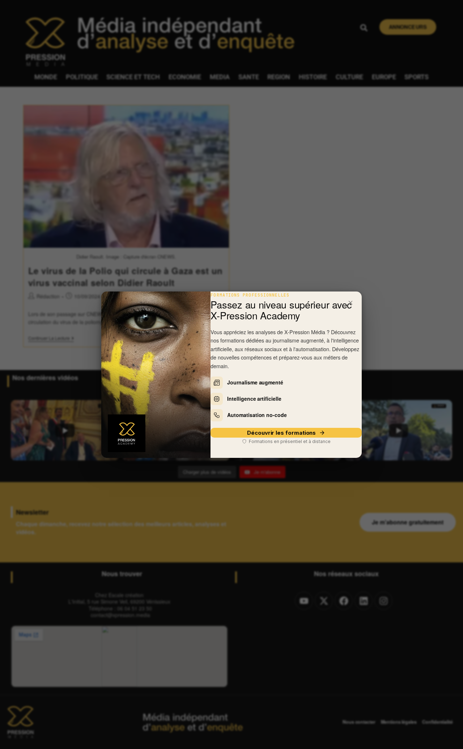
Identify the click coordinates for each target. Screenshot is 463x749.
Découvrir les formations (281, 432)
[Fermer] (350, 302)
